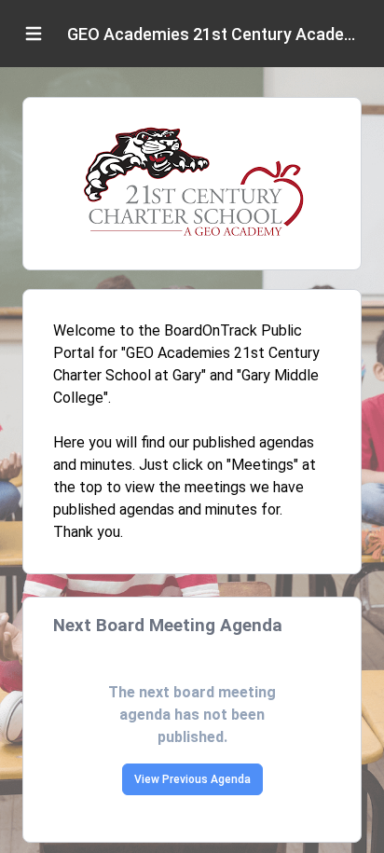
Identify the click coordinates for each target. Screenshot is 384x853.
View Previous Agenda (192, 779)
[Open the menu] (33, 33)
